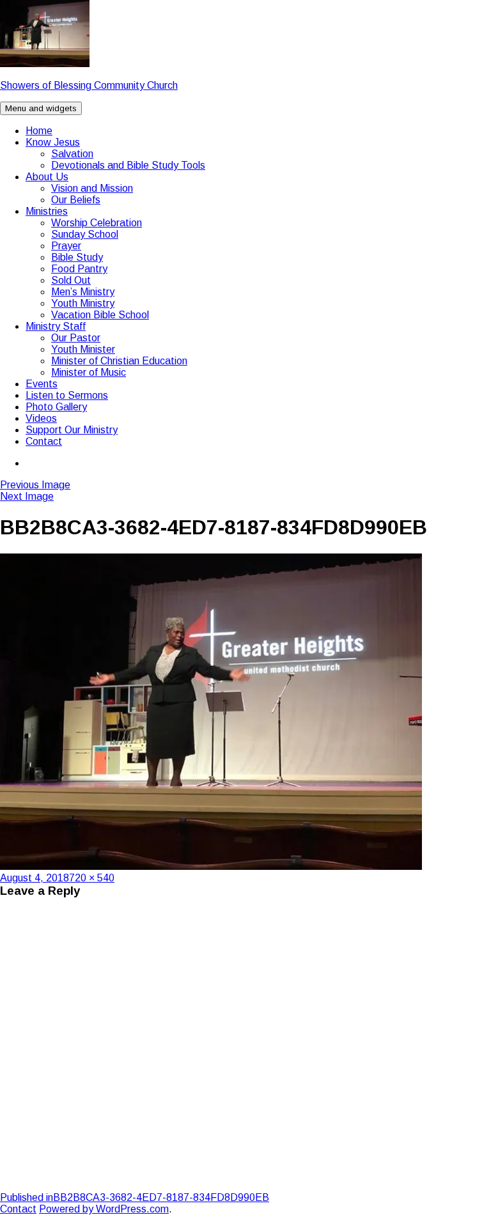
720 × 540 (91, 877)
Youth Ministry (82, 303)
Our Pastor (75, 337)
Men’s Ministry (82, 291)
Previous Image (35, 484)
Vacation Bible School (100, 314)
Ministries (47, 211)
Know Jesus (53, 142)
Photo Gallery (56, 406)
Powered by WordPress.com (104, 1208)
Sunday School (84, 234)
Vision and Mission (92, 188)
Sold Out (71, 280)
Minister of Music (88, 372)
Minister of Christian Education (119, 360)
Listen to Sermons (67, 395)
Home (39, 130)
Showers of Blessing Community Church (89, 85)
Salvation (72, 153)
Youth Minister (83, 349)
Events (42, 383)
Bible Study (77, 257)
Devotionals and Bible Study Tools (128, 165)
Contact (44, 441)
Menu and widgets (41, 108)
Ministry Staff (56, 326)
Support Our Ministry (72, 429)
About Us (47, 176)
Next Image (27, 496)
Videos (41, 418)
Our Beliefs (75, 199)
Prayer (66, 245)
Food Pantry (79, 268)
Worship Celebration (96, 222)
